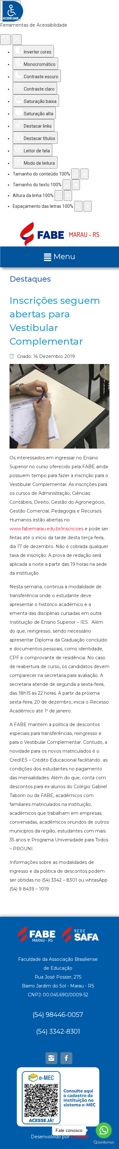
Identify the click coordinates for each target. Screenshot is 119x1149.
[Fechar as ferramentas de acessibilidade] (17, 39)
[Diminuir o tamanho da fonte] (67, 184)
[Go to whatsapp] (104, 1130)
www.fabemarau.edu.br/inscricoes (46, 529)
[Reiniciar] (5, 39)
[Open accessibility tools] (10, 10)
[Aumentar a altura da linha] (68, 195)
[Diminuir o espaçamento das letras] (78, 206)
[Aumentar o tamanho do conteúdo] (84, 174)
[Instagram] (51, 1058)
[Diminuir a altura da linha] (59, 195)
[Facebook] (66, 1058)
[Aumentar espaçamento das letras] (87, 206)
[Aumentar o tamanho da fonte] (76, 184)
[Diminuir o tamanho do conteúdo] (75, 174)
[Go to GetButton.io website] (104, 1142)
